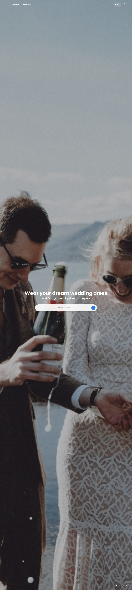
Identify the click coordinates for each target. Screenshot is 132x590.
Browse (28, 5)
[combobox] (66, 307)
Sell (117, 5)
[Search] (93, 308)
